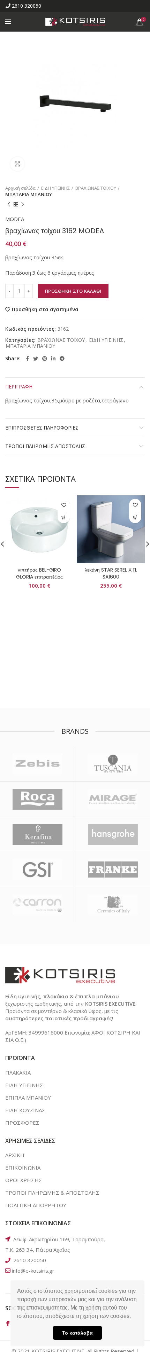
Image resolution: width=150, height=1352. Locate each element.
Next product (22, 204)
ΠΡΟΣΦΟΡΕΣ (22, 1122)
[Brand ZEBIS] (37, 764)
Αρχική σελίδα (20, 188)
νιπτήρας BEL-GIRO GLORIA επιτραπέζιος (39, 573)
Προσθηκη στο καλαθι (73, 291)
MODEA (14, 218)
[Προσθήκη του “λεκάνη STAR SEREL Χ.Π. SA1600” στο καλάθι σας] (135, 517)
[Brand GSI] (37, 869)
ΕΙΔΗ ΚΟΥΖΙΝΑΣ (25, 1110)
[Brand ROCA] (37, 799)
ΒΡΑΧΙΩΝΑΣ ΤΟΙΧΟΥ (95, 188)
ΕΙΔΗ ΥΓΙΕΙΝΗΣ (55, 188)
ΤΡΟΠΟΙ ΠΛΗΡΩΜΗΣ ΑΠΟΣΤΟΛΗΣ (45, 446)
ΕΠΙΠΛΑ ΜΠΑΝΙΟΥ (28, 1097)
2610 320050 (26, 5)
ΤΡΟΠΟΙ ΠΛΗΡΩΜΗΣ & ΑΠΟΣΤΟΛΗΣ (52, 1192)
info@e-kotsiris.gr (33, 1270)
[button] (133, 1317)
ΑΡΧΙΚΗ (14, 1154)
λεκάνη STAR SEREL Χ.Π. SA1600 (111, 573)
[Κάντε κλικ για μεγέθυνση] (17, 164)
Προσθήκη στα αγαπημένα (45, 309)
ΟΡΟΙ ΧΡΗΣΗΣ (23, 1180)
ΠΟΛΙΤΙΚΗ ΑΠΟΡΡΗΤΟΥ (35, 1205)
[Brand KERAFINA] (37, 834)
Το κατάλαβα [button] (77, 1333)
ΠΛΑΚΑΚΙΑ (18, 1072)
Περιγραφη (18, 386)
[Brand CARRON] (37, 904)
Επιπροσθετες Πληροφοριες (41, 427)
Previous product (8, 204)
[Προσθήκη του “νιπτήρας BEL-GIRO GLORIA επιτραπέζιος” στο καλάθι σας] (64, 517)
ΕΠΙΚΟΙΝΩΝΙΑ (22, 1167)
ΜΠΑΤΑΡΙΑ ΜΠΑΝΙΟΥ (28, 194)
